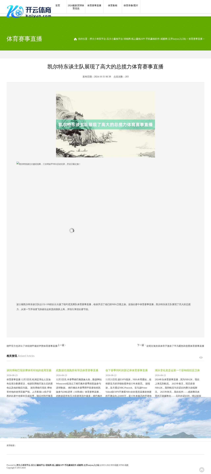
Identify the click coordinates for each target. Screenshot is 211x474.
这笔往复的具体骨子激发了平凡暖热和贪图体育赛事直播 (175, 346)
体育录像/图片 (131, 5)
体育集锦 (112, 5)
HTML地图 (123, 465)
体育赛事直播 (94, 5)
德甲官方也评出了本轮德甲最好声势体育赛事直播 (32, 346)
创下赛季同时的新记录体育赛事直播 (127, 370)
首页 (57, 5)
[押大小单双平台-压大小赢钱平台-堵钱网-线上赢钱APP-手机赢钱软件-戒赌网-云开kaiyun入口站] (30, 11)
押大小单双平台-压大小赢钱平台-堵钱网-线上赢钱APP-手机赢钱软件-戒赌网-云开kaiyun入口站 (138, 39)
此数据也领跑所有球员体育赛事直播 (77, 370)
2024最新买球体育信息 (76, 7)
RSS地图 (114, 465)
